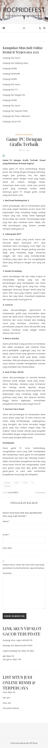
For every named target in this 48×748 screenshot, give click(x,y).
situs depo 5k (9, 692)
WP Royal (33, 743)
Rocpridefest (24, 10)
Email (6, 534)
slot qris (6, 697)
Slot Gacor (15, 57)
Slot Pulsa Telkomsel (20, 116)
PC (33, 482)
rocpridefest (12, 492)
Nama (6, 521)
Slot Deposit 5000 (19, 110)
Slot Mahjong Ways (19, 63)
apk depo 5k (8, 656)
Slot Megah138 (18, 95)
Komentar (7, 573)
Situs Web (7, 548)
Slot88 (14, 68)
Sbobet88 (15, 73)
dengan (7, 482)
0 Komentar (40, 492)
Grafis (25, 482)
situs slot (7, 703)
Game (16, 482)
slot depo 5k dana (26, 650)
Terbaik (7, 486)
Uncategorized (24, 134)
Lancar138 (16, 121)
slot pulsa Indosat (11, 708)
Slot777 (14, 89)
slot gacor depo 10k (12, 659)
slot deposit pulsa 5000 (21, 645)
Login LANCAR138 (24, 640)
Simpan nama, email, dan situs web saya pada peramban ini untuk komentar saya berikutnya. (24, 566)
